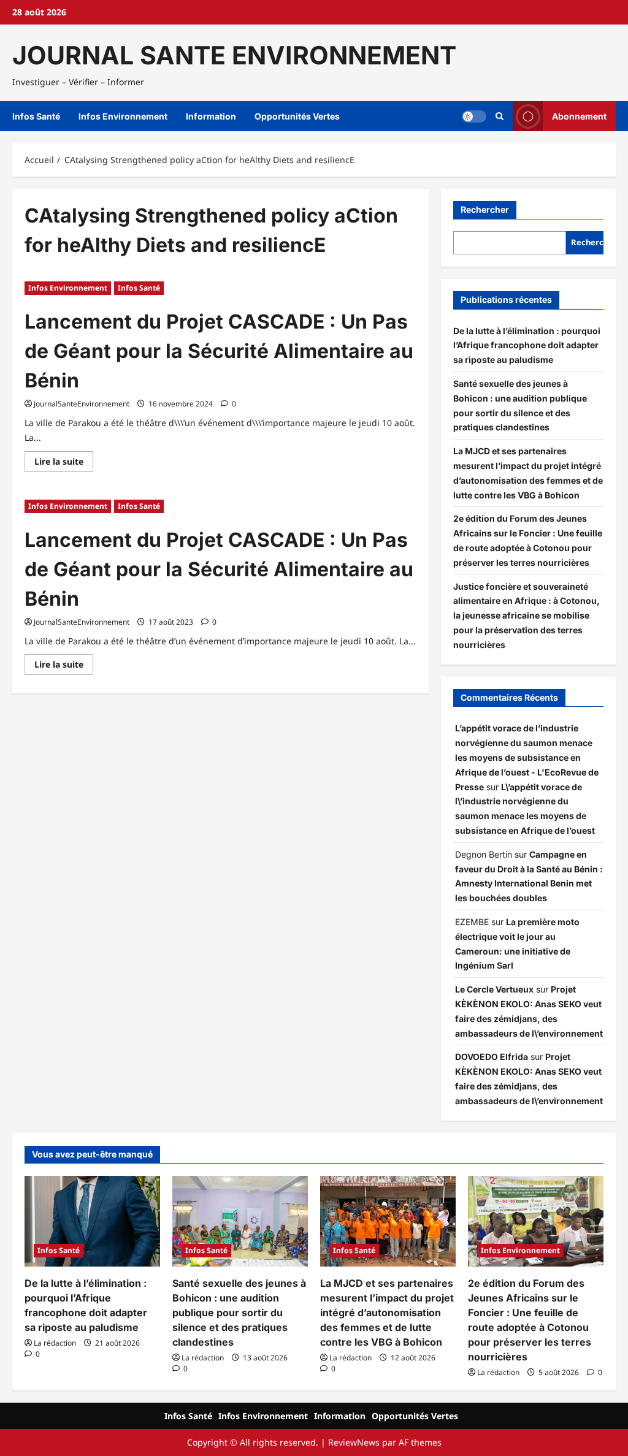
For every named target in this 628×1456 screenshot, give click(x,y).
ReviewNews (354, 1442)
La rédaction (55, 1343)
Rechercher (485, 209)
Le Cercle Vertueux (494, 989)
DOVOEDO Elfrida (491, 1056)
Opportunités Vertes (297, 116)
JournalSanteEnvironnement (81, 403)
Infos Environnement (122, 116)
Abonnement (579, 116)
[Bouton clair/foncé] (474, 116)
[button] (500, 116)
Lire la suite (63, 463)
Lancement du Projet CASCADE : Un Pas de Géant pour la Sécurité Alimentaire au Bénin (219, 351)
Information (211, 116)
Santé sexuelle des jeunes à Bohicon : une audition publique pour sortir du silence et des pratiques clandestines (239, 1312)
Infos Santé (36, 116)
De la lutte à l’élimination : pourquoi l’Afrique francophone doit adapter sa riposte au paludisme (526, 345)
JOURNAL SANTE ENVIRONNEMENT (234, 55)
